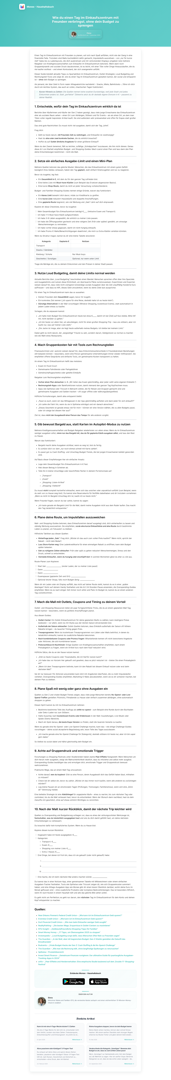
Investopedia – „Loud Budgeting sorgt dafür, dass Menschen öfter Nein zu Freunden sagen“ (79, 935)
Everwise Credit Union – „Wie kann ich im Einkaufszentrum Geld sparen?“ (70, 919)
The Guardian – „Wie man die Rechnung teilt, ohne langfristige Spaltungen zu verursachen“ (78, 948)
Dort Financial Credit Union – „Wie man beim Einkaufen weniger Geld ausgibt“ (72, 922)
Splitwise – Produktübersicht (51, 952)
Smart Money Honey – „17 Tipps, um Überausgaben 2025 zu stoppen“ (69, 932)
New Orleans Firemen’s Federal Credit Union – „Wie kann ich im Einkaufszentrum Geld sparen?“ (80, 915)
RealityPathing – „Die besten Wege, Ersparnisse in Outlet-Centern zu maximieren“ (74, 925)
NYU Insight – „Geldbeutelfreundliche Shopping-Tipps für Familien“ (68, 929)
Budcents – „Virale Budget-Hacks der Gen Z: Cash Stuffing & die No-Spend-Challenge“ (76, 945)
